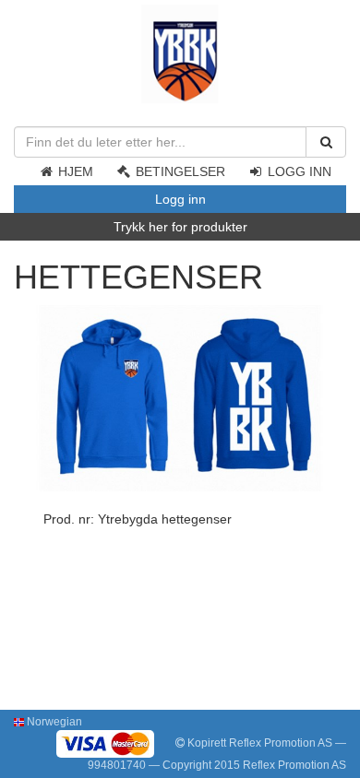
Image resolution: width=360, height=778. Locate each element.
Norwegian (53, 721)
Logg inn (297, 171)
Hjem (73, 171)
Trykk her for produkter (180, 226)
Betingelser (178, 171)
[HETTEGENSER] (180, 397)
